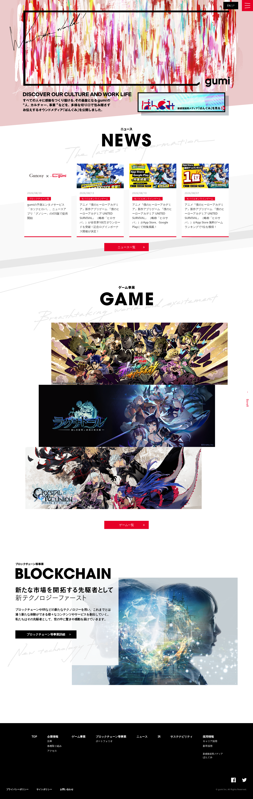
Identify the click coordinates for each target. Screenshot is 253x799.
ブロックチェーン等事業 (111, 736)
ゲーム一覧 (126, 525)
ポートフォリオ (104, 741)
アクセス (52, 750)
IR (159, 736)
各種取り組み (54, 746)
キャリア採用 (210, 741)
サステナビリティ (181, 736)
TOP (34, 736)
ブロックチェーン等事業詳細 (46, 634)
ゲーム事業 (79, 736)
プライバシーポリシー (17, 789)
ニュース (142, 736)
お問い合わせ (66, 789)
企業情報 (52, 736)
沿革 (49, 741)
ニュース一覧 (126, 247)
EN (229, 5)
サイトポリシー (44, 789)
